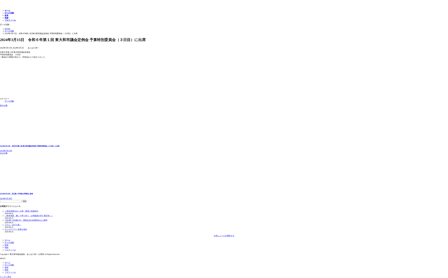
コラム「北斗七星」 (13, 225)
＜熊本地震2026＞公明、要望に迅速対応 (21, 211)
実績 (6, 247)
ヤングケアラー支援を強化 (16, 229)
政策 (6, 245)
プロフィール (10, 250)
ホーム (7, 240)
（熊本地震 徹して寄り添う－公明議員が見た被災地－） (29, 216)
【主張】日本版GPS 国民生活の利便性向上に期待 (26, 220)
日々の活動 (9, 101)
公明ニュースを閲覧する (224, 236)
